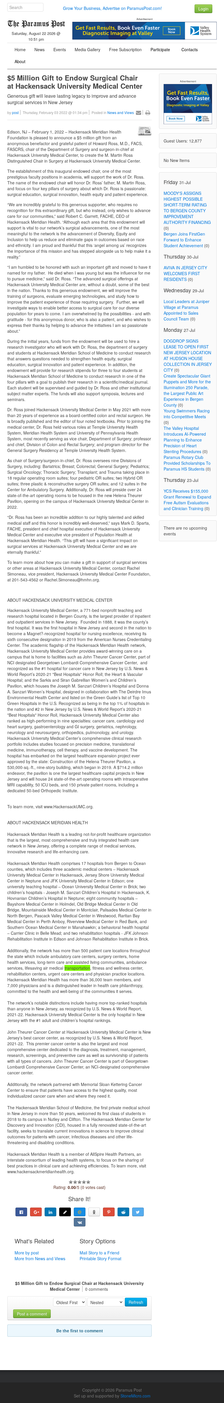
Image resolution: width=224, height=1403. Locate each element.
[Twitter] (138, 1212)
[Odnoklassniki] (94, 1212)
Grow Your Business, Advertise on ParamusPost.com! (112, 8)
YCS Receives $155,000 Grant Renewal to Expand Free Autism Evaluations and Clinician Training (187, 499)
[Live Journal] (65, 1212)
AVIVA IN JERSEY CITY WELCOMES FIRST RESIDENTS (185, 273)
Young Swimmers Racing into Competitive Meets (187, 413)
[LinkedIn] (50, 1212)
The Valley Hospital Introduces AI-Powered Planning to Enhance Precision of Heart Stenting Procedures (185, 439)
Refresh (136, 1302)
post (15, 112)
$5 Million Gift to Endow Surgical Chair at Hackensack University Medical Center (75, 82)
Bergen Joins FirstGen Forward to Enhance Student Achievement (184, 239)
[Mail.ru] (79, 1212)
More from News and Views (40, 1258)
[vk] (79, 1222)
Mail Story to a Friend (99, 1253)
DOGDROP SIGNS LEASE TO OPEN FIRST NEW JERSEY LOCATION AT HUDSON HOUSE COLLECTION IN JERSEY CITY (188, 355)
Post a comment (32, 1314)
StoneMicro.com (135, 1396)
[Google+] (36, 1212)
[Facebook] (21, 1212)
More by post (27, 1253)
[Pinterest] (109, 1212)
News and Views (120, 112)
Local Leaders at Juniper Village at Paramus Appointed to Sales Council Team (186, 310)
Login (203, 9)
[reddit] (123, 1212)
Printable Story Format (100, 1258)
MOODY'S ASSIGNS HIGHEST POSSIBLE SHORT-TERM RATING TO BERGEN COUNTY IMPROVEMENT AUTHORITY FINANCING (187, 207)
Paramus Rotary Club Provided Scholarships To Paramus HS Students (187, 463)
